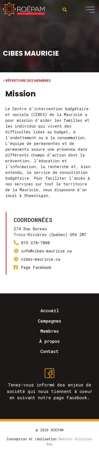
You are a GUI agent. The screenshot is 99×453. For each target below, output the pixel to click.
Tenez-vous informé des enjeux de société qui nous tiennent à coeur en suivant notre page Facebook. (50, 391)
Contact (49, 351)
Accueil (49, 310)
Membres (49, 331)
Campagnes (49, 321)
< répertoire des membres (27, 80)
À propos (49, 341)
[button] (90, 9)
